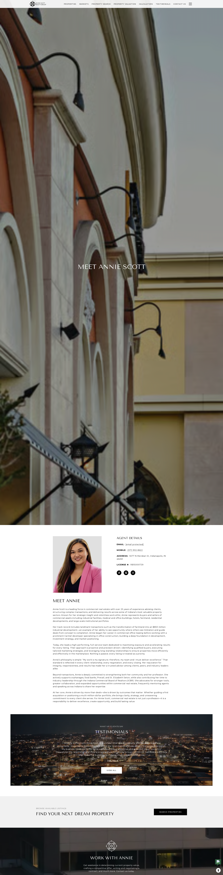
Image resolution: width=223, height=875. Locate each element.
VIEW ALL (111, 770)
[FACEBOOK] (119, 572)
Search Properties (170, 812)
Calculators (146, 4)
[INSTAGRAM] (133, 572)
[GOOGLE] (126, 572)
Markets (84, 4)
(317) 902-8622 (135, 550)
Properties (70, 4)
